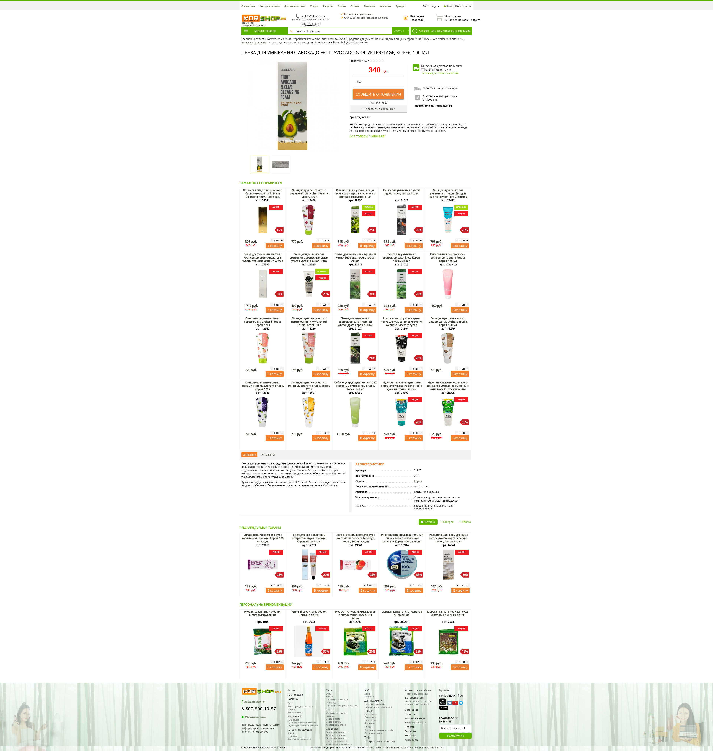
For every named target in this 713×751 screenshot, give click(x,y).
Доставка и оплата (294, 6)
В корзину (274, 246)
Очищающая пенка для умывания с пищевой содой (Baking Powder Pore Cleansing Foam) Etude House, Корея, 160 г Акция (448, 196)
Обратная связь (255, 717)
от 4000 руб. (430, 99)
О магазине (248, 6)
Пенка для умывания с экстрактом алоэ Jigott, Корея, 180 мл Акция (401, 257)
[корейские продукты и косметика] (243, 12)
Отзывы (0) (268, 454)
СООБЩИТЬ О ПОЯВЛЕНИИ (378, 94)
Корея (418, 481)
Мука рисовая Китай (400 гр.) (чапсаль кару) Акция (262, 613)
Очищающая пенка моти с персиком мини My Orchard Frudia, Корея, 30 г (309, 321)
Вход (449, 6)
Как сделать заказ (269, 6)
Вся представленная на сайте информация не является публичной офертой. (260, 728)
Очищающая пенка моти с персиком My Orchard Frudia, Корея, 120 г (262, 321)
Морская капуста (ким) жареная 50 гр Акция (401, 613)
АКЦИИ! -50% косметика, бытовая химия (444, 31)
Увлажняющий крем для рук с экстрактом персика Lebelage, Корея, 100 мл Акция (355, 538)
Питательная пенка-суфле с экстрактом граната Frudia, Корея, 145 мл (448, 257)
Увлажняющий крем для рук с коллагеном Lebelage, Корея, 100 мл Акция (263, 538)
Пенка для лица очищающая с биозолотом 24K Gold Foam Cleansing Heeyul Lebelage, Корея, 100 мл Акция (262, 195)
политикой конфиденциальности (387, 747)
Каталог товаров (265, 31)
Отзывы (354, 6)
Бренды (399, 6)
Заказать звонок (310, 23)
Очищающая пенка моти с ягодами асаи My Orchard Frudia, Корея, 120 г (263, 386)
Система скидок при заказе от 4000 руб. (366, 17)
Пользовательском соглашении (426, 747)
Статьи (342, 6)
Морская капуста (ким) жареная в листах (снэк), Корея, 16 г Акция (355, 615)
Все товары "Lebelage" (368, 136)
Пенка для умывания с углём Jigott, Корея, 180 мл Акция (401, 191)
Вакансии (369, 6)
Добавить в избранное (380, 109)
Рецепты (328, 6)
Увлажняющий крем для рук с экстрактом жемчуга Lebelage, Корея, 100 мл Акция (448, 538)
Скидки (314, 6)
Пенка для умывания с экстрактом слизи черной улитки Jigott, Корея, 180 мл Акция (355, 323)
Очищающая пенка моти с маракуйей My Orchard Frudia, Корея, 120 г (309, 193)
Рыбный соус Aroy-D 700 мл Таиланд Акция (309, 613)
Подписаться (455, 736)
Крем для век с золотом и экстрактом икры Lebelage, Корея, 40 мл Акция (309, 538)
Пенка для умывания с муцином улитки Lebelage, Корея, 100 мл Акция (355, 257)
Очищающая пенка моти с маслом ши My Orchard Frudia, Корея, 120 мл (448, 321)
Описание (249, 454)
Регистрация (463, 6)
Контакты (385, 6)
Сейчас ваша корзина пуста (458, 18)
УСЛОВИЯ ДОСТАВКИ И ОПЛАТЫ (440, 73)
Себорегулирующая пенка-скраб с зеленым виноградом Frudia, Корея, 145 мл (355, 386)
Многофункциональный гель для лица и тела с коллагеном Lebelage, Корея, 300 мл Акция (402, 538)
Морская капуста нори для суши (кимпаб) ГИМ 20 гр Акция (448, 613)
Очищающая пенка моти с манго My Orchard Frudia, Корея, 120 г (309, 386)
